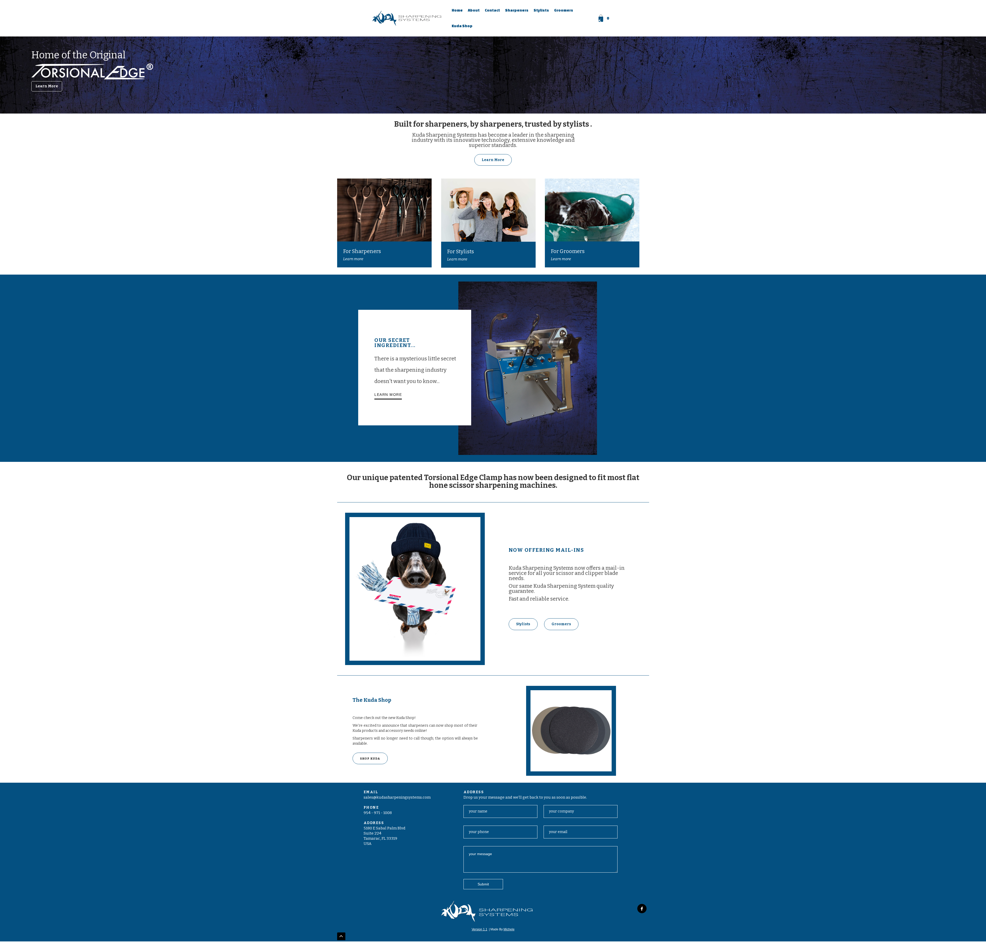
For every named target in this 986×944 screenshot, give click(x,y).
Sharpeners (516, 10)
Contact (492, 10)
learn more (388, 395)
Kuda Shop (462, 26)
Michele (509, 929)
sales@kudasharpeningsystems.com (397, 797)
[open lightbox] (415, 589)
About (474, 10)
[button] (604, 18)
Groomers (563, 10)
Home (457, 10)
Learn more (353, 259)
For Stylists (460, 251)
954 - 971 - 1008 (378, 812)
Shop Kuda (370, 758)
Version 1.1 (479, 929)
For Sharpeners (362, 251)
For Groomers (568, 251)
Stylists (541, 10)
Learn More (46, 86)
